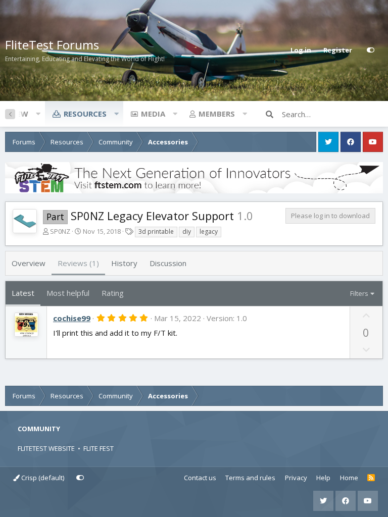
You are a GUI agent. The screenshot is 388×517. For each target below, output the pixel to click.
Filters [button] (359, 293)
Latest (23, 293)
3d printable (156, 231)
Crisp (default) (42, 477)
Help (323, 477)
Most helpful (67, 293)
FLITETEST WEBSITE (46, 448)
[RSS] (371, 478)
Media (153, 114)
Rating (113, 293)
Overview (28, 263)
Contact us (200, 477)
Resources (85, 114)
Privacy (296, 477)
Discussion (168, 263)
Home (349, 477)
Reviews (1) (78, 263)
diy (186, 231)
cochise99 (71, 318)
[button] (38, 113)
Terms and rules (250, 477)
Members (217, 114)
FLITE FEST (98, 448)
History (124, 263)
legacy (209, 231)
